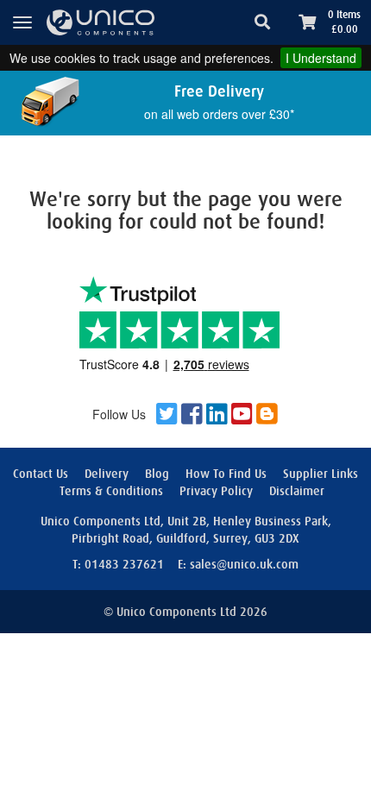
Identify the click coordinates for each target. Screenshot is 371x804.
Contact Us (40, 474)
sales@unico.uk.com (244, 564)
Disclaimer (296, 491)
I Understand (321, 57)
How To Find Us (226, 474)
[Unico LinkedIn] (217, 414)
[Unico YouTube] (242, 414)
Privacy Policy (216, 491)
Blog (157, 474)
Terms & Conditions (111, 491)
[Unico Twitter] (166, 414)
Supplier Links (320, 474)
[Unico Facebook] (191, 414)
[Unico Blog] (267, 414)
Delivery (107, 474)
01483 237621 (124, 564)
